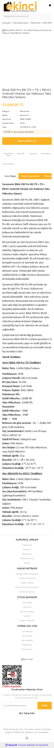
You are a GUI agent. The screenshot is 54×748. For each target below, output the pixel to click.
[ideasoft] (11, 745)
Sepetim (27, 616)
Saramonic (24, 115)
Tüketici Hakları (27, 583)
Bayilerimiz (27, 554)
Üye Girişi (27, 607)
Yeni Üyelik (27, 602)
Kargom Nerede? (27, 620)
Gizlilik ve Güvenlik (27, 578)
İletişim (27, 563)
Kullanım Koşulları (27, 591)
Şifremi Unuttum (27, 611)
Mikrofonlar (25, 111)
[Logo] (20, 6)
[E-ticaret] (26, 745)
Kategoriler (27, 644)
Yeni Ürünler (27, 636)
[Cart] (49, 6)
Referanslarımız (27, 558)
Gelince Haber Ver (27, 141)
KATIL (45, 705)
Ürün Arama (27, 649)
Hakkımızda (27, 545)
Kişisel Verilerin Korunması (27, 587)
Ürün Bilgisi (10, 176)
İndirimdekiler (27, 640)
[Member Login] (43, 6)
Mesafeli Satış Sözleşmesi (27, 574)
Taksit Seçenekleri (30, 176)
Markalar (27, 549)
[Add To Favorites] (8, 153)
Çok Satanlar (27, 631)
